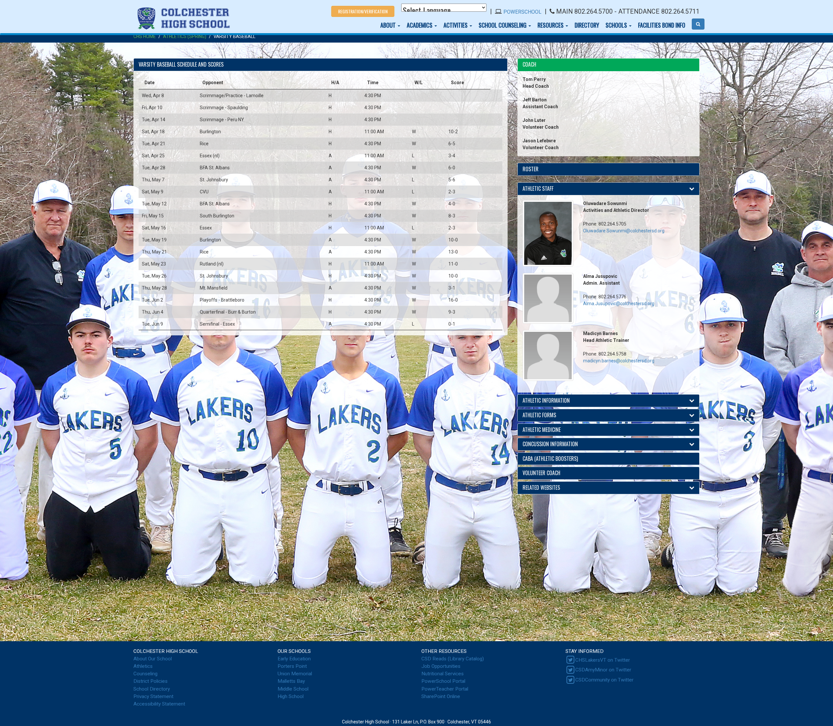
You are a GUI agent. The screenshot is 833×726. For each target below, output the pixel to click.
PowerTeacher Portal (444, 689)
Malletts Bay (291, 681)
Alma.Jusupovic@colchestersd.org (618, 303)
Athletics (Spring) (184, 36)
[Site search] (698, 24)
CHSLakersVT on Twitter (602, 660)
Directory (587, 25)
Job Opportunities (440, 666)
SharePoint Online (440, 696)
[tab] (608, 64)
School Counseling (503, 25)
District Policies (150, 681)
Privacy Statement (153, 696)
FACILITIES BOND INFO (661, 25)
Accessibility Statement (159, 704)
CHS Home (144, 36)
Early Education (294, 659)
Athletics (143, 666)
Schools (617, 25)
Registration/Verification (363, 11)
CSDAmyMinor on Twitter (603, 670)
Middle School (293, 689)
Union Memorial (295, 674)
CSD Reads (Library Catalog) (452, 659)
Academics (420, 25)
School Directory (151, 689)
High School (291, 696)
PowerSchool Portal (443, 681)
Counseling (145, 674)
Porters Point (292, 666)
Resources (551, 25)
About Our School (152, 659)
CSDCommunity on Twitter (604, 680)
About (388, 25)
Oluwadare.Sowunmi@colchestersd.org (623, 230)
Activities (456, 25)
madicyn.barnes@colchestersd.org (618, 360)
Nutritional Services (442, 674)
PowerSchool (522, 12)
